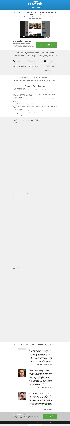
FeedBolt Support (55, 422)
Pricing (41, 422)
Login (50, 422)
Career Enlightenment (48, 387)
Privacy (34, 422)
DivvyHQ (50, 409)
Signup (38, 422)
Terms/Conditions (45, 422)
